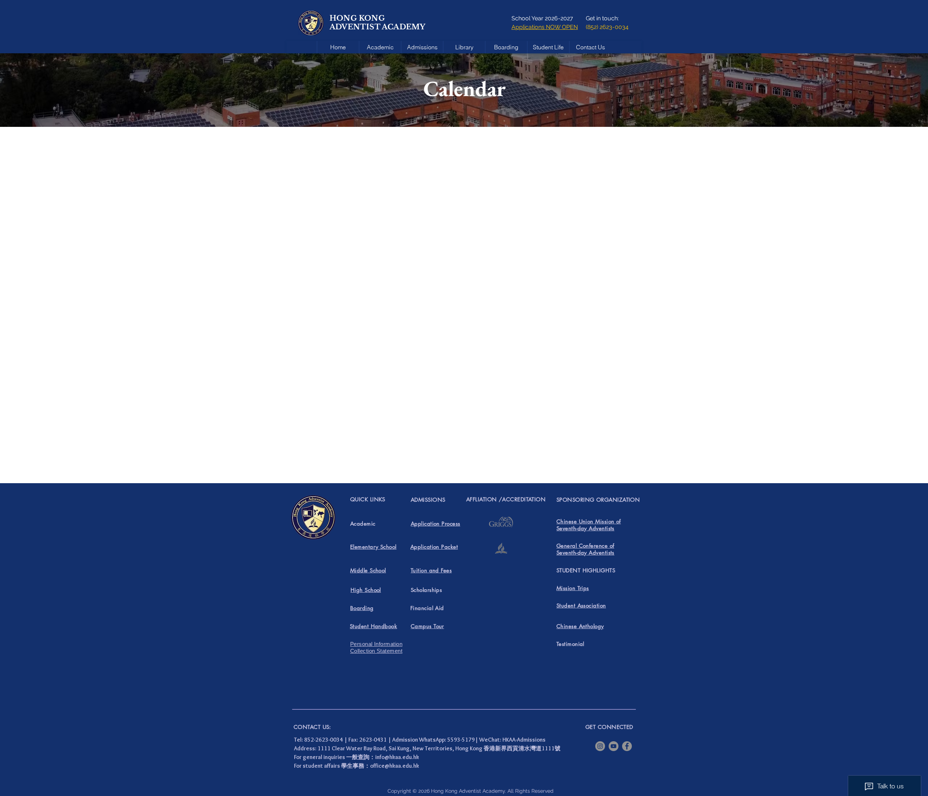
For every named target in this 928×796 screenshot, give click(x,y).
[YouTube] (613, 746)
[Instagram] (600, 746)
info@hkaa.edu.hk (397, 757)
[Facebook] (627, 746)
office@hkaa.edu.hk (394, 765)
